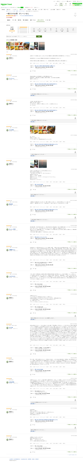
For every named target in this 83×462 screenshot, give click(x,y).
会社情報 (11, 459)
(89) (25, 20)
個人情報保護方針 (17, 459)
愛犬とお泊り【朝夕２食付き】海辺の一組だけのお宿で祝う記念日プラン (46, 110)
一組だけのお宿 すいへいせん (17, 13)
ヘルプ (54, 1)
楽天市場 (74, 1)
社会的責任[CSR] (24, 459)
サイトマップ (64, 1)
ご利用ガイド (58, 1)
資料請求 (37, 459)
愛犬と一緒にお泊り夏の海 (39, 184)
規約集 (33, 459)
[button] (10, 46)
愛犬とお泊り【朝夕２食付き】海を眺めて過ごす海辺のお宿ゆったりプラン (46, 144)
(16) (40, 20)
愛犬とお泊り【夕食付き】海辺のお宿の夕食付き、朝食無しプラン (45, 65)
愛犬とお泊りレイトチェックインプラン (41, 237)
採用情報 (29, 459)
